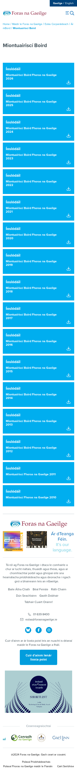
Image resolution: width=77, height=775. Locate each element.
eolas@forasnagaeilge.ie (41, 619)
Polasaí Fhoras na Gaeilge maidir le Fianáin (28, 766)
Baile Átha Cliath (19, 589)
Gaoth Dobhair (48, 596)
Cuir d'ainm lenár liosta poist (39, 657)
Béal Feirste (40, 589)
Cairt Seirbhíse (65, 766)
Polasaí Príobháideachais (36, 761)
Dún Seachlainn (26, 596)
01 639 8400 (41, 614)
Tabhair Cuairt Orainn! (38, 602)
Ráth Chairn (58, 589)
